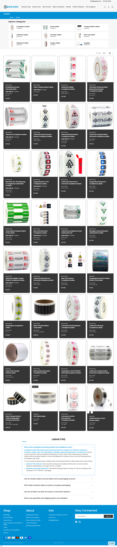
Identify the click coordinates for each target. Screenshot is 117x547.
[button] (105, 53)
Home (11, 17)
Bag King (9, 542)
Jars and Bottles (8, 517)
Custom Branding (31, 523)
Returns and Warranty (32, 517)
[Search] (105, 7)
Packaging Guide (54, 520)
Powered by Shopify (18, 542)
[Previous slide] (34, 69)
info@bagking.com (95, 1)
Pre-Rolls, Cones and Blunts (11, 530)
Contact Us (52, 517)
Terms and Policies (58, 542)
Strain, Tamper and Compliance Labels (13, 523)
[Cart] (112, 7)
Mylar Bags (6, 515)
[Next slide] (55, 69)
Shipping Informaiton (32, 515)
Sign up (108, 516)
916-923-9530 (107, 1)
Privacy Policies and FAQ (33, 520)
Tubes (5, 527)
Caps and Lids (7, 520)
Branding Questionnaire (33, 525)
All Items (5, 533)
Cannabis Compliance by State (58, 515)
